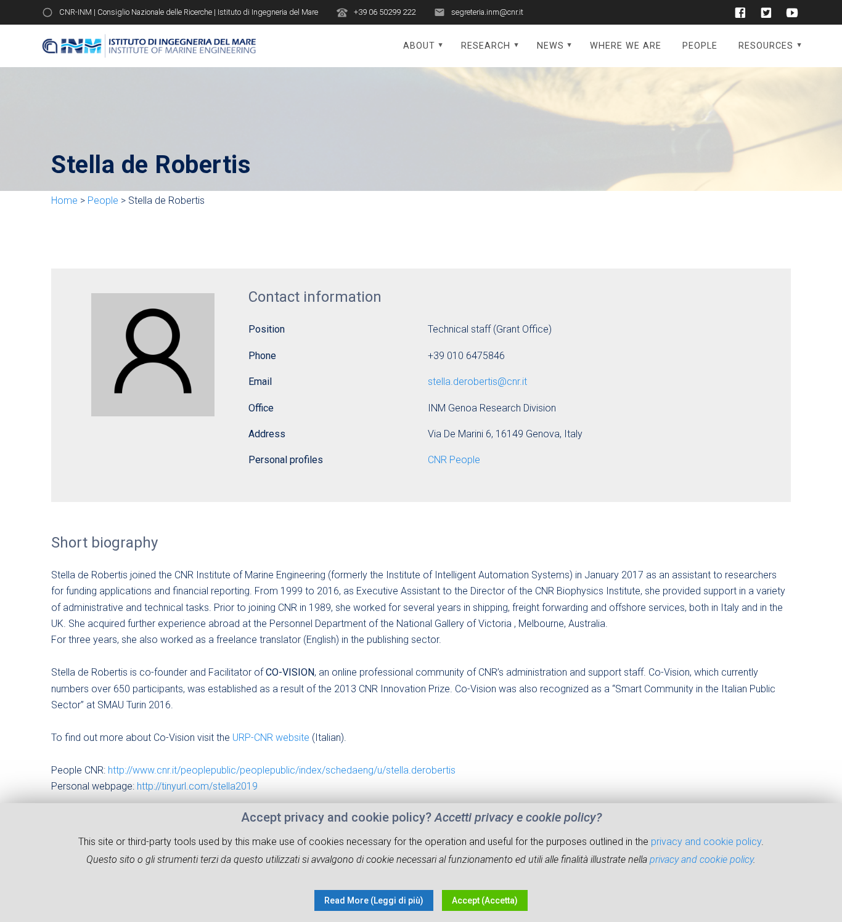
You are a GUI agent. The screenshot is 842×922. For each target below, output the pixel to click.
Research (485, 46)
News (550, 46)
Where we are (625, 46)
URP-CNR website (270, 737)
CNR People (454, 460)
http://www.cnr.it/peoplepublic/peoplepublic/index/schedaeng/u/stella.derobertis (282, 770)
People (699, 46)
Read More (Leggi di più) (373, 900)
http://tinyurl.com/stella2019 (197, 786)
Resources (765, 46)
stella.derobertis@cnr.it (477, 381)
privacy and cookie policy (706, 841)
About (419, 46)
